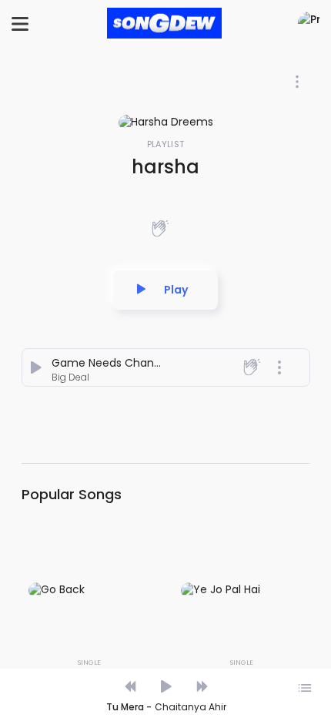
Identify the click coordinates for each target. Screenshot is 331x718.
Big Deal (70, 377)
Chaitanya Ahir (190, 707)
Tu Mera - (129, 707)
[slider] (164, 670)
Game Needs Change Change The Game (163, 363)
